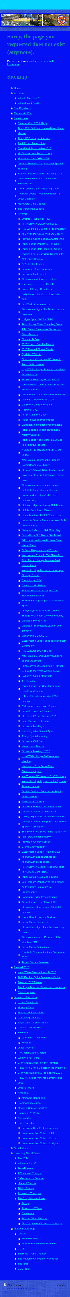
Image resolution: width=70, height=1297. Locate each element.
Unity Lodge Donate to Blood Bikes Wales (41, 297)
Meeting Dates (26, 1007)
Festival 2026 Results (30, 982)
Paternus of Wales (32, 1208)
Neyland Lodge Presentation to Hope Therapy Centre (43, 573)
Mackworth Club (23, 113)
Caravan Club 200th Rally (32, 123)
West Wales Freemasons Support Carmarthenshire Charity (41, 462)
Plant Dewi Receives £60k (36, 836)
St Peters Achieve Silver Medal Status (43, 469)
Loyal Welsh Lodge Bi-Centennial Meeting (40, 759)
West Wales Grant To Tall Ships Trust (42, 555)
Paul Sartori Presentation (36, 304)
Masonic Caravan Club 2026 (38, 399)
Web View (61, 1285)
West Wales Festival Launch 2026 (37, 972)
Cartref (22, 1233)
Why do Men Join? (28, 98)
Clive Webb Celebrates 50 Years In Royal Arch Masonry (41, 362)
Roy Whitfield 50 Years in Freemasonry (44, 228)
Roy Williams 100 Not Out (36, 650)
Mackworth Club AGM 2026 (33, 158)
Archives (22, 213)
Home (17, 88)
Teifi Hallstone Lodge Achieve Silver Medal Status (42, 543)
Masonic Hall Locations (31, 1012)
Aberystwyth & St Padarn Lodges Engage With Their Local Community (42, 613)
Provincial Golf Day (32, 741)
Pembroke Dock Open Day (37, 269)
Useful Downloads (28, 1002)
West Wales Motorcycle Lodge (39, 279)
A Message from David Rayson (39, 706)
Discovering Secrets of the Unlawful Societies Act (38, 181)
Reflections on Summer (31, 1178)
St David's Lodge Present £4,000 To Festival (42, 909)
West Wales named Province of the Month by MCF (41, 940)
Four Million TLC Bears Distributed (41, 535)
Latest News (21, 118)
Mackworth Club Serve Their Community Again (38, 769)
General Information (25, 997)
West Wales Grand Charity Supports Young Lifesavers (42, 658)
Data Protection (26, 1123)
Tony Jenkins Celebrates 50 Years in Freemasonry (42, 387)
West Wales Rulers (28, 1057)
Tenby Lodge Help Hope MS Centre (42, 248)
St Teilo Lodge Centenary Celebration (43, 505)
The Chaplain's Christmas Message (42, 1223)
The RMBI (23, 1263)
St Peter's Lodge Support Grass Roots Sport (43, 603)
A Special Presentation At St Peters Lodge (41, 452)
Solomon (23, 1032)
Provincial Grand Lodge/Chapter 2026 (43, 238)
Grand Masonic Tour (33, 846)
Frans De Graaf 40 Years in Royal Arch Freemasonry (44, 523)
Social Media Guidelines (35, 947)
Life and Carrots (27, 1183)
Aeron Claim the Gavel (34, 414)
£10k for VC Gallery (33, 801)
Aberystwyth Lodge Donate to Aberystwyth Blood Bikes (38, 859)
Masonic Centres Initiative (32, 1107)
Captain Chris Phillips (34, 585)
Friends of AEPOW (28, 1112)
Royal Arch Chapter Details (33, 1022)
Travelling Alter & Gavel (27, 1153)
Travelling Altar (26, 1168)
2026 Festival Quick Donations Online (39, 977)
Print (10, 1285)
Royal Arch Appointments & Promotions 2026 (40, 1080)
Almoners (23, 1092)
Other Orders (25, 1047)
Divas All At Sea (30, 339)
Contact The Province (30, 1027)
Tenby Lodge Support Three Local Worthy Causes (41, 432)
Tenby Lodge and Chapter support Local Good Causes (41, 688)
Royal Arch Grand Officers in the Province (41, 1067)
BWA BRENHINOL (32, 1238)
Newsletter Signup (24, 1228)
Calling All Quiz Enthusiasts (37, 675)
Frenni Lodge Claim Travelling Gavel (38, 188)
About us (19, 93)
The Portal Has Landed (31, 208)
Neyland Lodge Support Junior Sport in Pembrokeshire (44, 784)
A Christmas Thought (30, 1173)
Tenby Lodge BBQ (32, 580)
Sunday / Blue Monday (34, 1218)
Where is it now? (27, 1163)
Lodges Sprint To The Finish (37, 319)
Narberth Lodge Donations (37, 289)
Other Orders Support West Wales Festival (41, 698)
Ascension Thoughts (29, 1193)
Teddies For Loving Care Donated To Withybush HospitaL (42, 256)
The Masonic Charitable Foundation (38, 1258)
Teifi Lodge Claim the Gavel (37, 284)
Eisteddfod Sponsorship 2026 (34, 148)
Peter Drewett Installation (36, 721)
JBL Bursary (28, 680)
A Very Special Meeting (35, 736)
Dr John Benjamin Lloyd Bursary (40, 550)
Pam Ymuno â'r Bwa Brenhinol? (40, 1243)
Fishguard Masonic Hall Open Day (41, 530)
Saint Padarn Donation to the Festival (43, 881)
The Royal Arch (22, 108)
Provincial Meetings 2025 (36, 751)
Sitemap (18, 1285)
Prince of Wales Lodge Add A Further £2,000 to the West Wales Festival (42, 668)
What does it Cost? (28, 103)
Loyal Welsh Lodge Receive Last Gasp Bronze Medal (44, 372)
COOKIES (23, 1268)
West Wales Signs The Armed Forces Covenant (43, 312)
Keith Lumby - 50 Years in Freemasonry (36, 889)
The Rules (23, 1158)
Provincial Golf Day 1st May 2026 (40, 379)
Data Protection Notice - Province (40, 1138)
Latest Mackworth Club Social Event (42, 515)
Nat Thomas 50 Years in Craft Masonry (44, 776)
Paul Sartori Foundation (31, 143)
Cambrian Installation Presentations (42, 424)
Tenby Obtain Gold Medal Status (40, 876)
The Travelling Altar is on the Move (41, 806)
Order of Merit (26, 1087)
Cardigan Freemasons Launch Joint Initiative (42, 628)
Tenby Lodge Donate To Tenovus (40, 243)
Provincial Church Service (36, 841)
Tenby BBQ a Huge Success (34, 138)
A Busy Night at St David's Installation (43, 816)
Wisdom (26, 1042)
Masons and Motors (33, 746)
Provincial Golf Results (34, 274)
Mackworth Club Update (31, 203)
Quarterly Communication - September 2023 (44, 955)
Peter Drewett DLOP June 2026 (39, 223)
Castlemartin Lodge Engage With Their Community (44, 643)
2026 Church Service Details (38, 344)
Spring (25, 1203)
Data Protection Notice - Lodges (40, 1143)
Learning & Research (34, 1037)
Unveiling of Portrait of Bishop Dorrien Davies (43, 477)
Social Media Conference (36, 922)
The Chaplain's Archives (31, 1198)
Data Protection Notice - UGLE (39, 1133)
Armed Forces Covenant (35, 962)
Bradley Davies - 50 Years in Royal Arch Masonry (41, 794)
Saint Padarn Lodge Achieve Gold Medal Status (41, 563)
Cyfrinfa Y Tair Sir (31, 354)
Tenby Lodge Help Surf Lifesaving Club (40, 173)
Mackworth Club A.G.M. (35, 635)
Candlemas (28, 1213)
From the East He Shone (36, 711)
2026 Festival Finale (33, 263)
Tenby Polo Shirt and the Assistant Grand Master (41, 131)
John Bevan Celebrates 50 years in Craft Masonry (41, 332)
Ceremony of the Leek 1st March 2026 (43, 394)
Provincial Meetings (33, 726)
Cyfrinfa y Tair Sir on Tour (36, 218)
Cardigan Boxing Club (34, 620)
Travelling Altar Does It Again (38, 731)
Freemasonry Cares (29, 1102)
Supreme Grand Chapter (32, 1253)
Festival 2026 (21, 967)
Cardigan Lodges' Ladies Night (39, 811)
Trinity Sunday (26, 1188)
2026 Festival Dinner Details (37, 349)
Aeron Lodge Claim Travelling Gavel (42, 324)
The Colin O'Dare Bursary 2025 (39, 716)
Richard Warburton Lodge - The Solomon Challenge (40, 593)
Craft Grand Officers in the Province (38, 1062)
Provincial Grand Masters (32, 1052)
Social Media (21, 1148)
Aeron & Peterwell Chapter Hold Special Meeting (40, 166)
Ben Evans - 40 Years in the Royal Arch (44, 831)
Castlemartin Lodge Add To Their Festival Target (40, 497)
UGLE (21, 1248)
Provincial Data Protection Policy (40, 1128)
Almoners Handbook (33, 1097)
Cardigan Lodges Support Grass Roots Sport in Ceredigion (44, 824)
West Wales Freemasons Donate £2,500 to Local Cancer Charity (40, 487)
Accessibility (24, 1118)
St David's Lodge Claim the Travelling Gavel (43, 930)
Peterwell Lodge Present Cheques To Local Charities (39, 196)
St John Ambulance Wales (36, 510)
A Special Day (29, 409)
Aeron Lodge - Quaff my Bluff (38, 901)
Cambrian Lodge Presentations (39, 896)
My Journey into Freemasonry (35, 153)
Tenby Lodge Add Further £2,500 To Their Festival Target (42, 442)
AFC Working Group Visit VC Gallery (42, 233)
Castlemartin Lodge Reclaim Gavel (41, 851)
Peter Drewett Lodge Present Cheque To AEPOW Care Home (43, 869)
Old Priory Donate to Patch (37, 404)
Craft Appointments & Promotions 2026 (40, 1072)
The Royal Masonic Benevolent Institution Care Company (41, 990)
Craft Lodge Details (29, 1017)
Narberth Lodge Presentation (38, 419)
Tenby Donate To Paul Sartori (38, 917)
